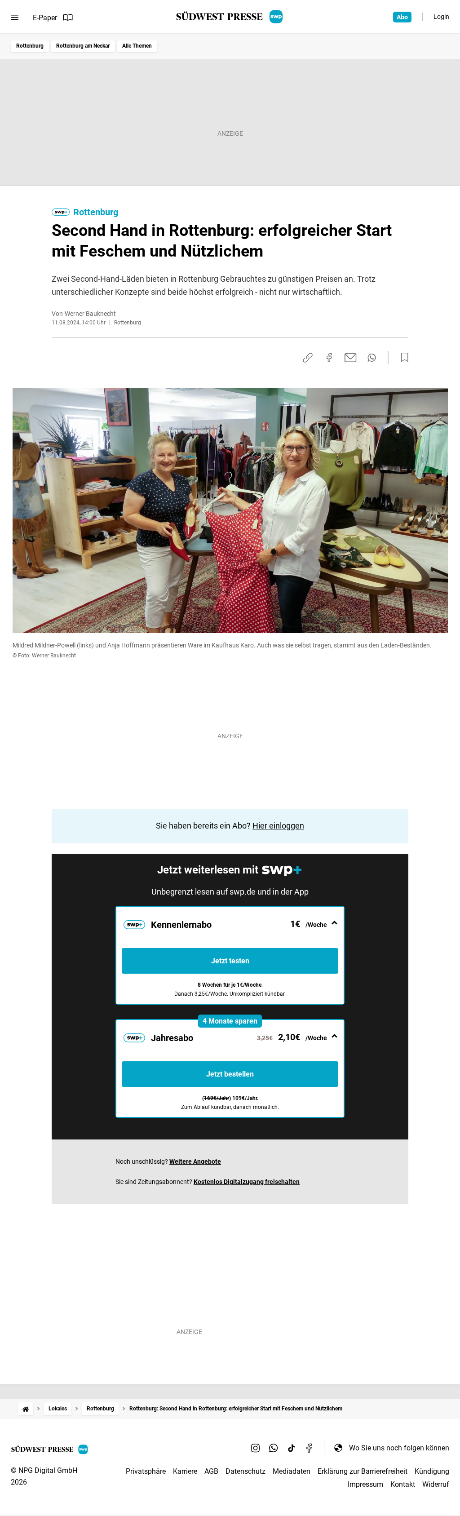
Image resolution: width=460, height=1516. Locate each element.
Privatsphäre (146, 1471)
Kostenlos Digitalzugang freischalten (247, 1181)
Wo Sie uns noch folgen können (399, 1448)
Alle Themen (137, 46)
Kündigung (432, 1471)
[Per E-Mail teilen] (350, 358)
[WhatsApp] (273, 1448)
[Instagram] (255, 1448)
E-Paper (45, 17)
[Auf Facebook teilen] (329, 358)
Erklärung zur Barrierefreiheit (362, 1471)
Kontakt (402, 1484)
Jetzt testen (230, 961)
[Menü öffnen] (14, 18)
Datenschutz (245, 1471)
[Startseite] (25, 1408)
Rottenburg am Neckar (83, 46)
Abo (402, 17)
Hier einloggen (278, 825)
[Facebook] (309, 1448)
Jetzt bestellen (230, 1074)
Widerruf (435, 1484)
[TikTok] (291, 1448)
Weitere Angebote (195, 1161)
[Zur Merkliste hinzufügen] (402, 358)
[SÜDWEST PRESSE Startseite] (230, 16)
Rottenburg (30, 46)
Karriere (185, 1471)
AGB (211, 1471)
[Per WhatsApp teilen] (371, 358)
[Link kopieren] (308, 358)
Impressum (365, 1484)
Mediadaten (291, 1471)
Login (441, 16)
